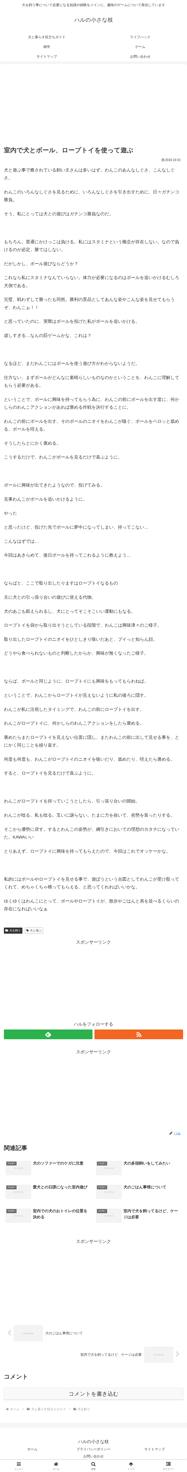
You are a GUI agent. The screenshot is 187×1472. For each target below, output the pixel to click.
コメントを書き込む (94, 1394)
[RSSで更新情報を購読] (138, 1034)
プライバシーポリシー (93, 1449)
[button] (172, 948)
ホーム (32, 1449)
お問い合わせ (93, 1456)
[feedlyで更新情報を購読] (48, 1034)
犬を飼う (15, 930)
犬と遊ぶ (36, 930)
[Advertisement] (93, 106)
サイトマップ (154, 1449)
